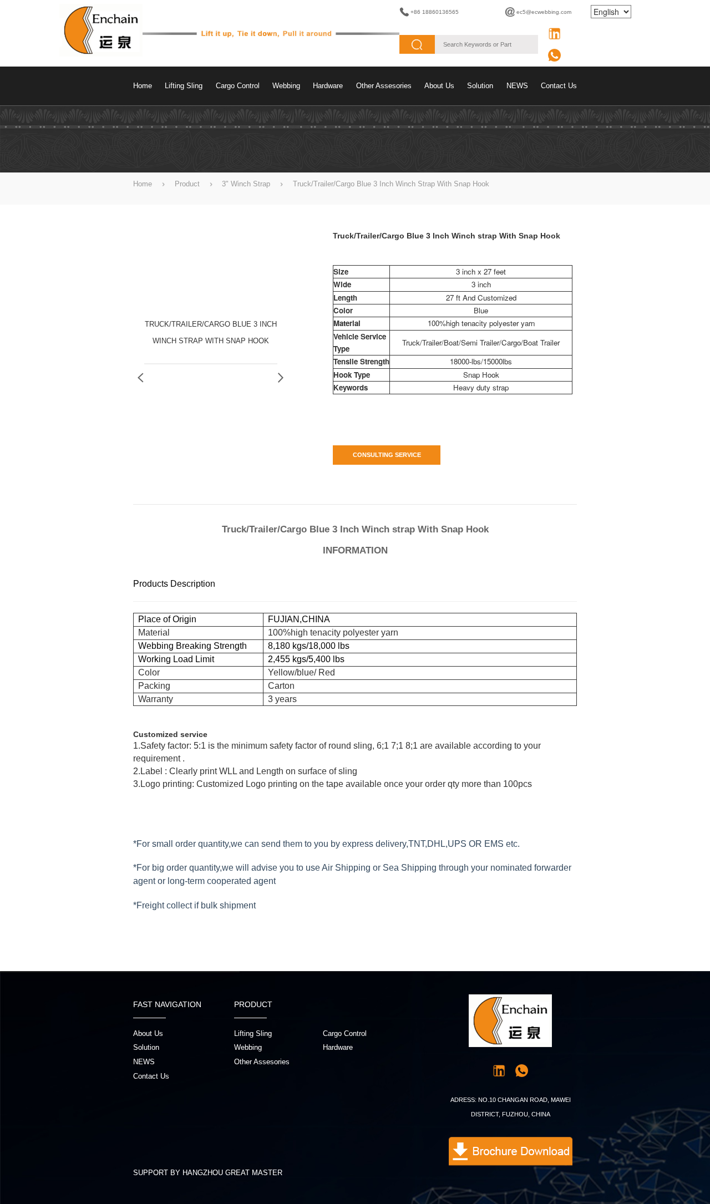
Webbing (286, 86)
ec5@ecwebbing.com (543, 12)
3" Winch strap (246, 184)
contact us (559, 86)
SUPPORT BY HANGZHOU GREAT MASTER (207, 1173)
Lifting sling (183, 86)
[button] (280, 378)
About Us (439, 86)
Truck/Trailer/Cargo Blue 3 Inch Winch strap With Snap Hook (391, 184)
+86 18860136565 (434, 12)
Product (187, 184)
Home (142, 86)
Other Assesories (384, 86)
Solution (480, 86)
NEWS (517, 86)
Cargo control (238, 86)
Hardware (328, 86)
